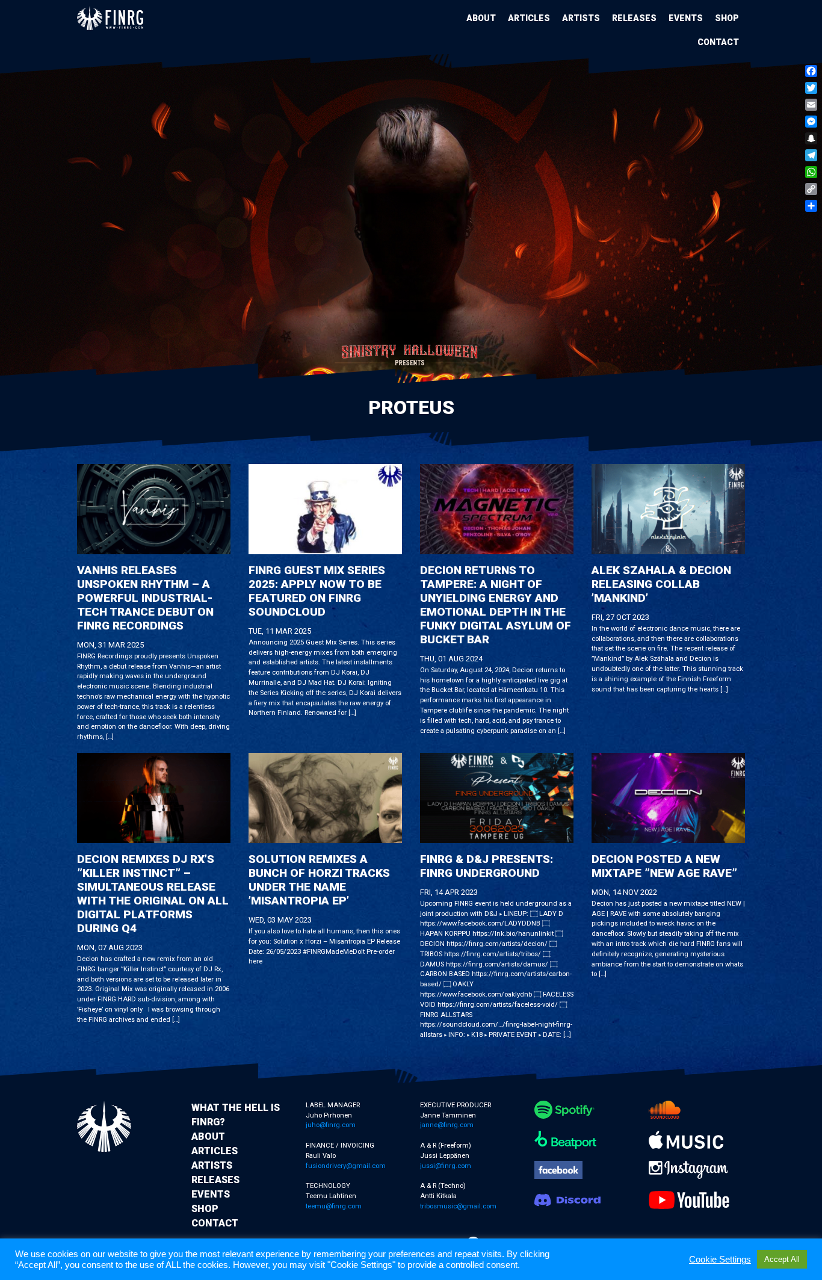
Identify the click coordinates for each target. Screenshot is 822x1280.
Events (686, 18)
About (481, 18)
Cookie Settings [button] (720, 1259)
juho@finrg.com (331, 1125)
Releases (634, 18)
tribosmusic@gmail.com (458, 1206)
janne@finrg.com (447, 1125)
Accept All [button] (782, 1259)
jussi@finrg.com (445, 1166)
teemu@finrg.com (334, 1206)
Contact (718, 42)
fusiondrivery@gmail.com (346, 1166)
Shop (727, 18)
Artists (581, 18)
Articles (529, 18)
